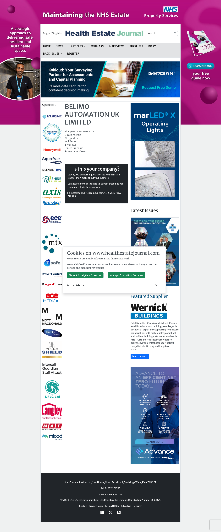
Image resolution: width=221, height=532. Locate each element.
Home (47, 46)
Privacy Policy (96, 506)
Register (57, 33)
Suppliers (136, 46)
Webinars (97, 46)
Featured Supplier (149, 296)
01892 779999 (113, 488)
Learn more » (139, 356)
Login (46, 33)
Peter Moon (82, 183)
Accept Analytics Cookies (126, 275)
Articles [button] (77, 46)
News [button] (59, 46)
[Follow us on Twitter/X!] (110, 512)
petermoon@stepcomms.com (87, 193)
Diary (152, 46)
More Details (75, 285)
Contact (83, 506)
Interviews (116, 46)
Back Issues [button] (51, 53)
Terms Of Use (112, 506)
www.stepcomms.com (110, 494)
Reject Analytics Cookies (85, 275)
